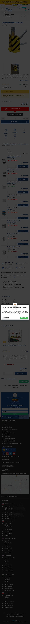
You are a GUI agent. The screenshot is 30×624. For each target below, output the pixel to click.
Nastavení (6, 317)
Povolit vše (23, 317)
